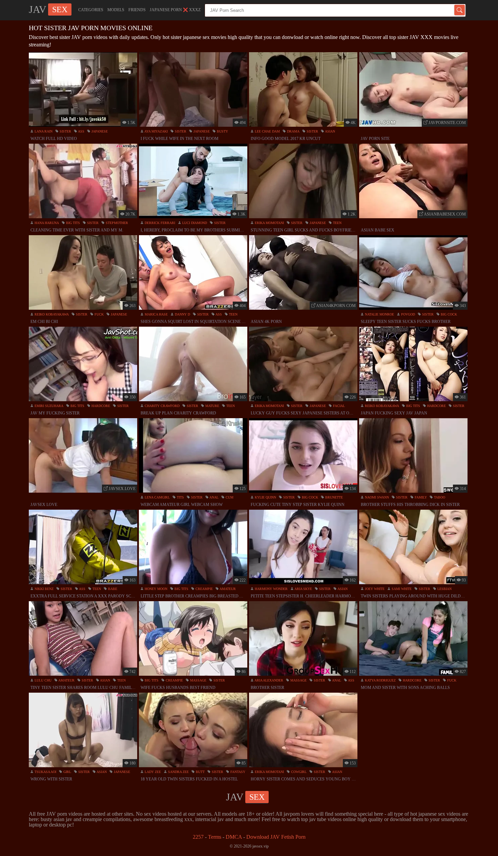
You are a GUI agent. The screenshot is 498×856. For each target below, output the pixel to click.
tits (180, 497)
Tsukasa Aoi (45, 772)
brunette (333, 497)
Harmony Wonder (271, 589)
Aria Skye (303, 589)
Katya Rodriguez (380, 680)
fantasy (237, 772)
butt (200, 772)
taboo (439, 497)
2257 (198, 837)
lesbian (444, 589)
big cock (448, 314)
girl (66, 772)
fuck (99, 314)
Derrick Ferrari (159, 223)
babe (112, 589)
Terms (214, 837)
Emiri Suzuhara (48, 406)
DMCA (234, 837)
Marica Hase (156, 314)
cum (229, 497)
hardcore (100, 406)
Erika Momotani (269, 223)
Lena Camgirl (157, 497)
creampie (203, 589)
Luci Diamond (194, 223)
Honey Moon (155, 589)
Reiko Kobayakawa (51, 314)
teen (336, 223)
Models (115, 9)
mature (211, 406)
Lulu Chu (42, 680)
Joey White (374, 589)
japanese (99, 131)
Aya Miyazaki (156, 131)
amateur (227, 589)
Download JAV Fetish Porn (276, 837)
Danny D (182, 314)
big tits (72, 223)
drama (292, 131)
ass (80, 131)
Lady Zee (152, 772)
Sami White (401, 589)
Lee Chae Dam (267, 131)
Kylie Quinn (265, 497)
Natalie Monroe (379, 314)
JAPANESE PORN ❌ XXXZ (175, 9)
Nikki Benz (44, 589)
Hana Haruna (46, 223)
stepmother (116, 223)
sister (65, 131)
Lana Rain (43, 131)
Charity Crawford (162, 406)
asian (329, 131)
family (420, 497)
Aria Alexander (268, 680)
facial (338, 406)
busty (222, 131)
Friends (137, 9)
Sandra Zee (178, 772)
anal (214, 497)
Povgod (407, 314)
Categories (90, 9)
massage (197, 680)
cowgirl (298, 772)
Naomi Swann (376, 497)
